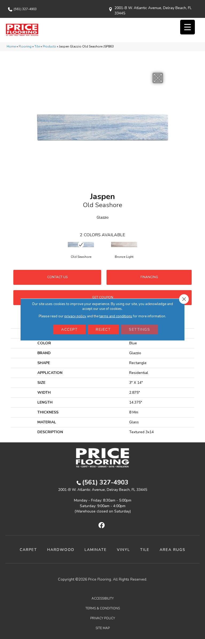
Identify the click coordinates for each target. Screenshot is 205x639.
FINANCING (149, 277)
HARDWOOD (60, 549)
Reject (103, 329)
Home (11, 46)
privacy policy (75, 316)
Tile (37, 46)
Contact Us (57, 277)
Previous (13, 249)
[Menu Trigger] (187, 27)
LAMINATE (96, 549)
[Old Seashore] (80, 244)
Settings (139, 329)
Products (49, 46)
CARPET (28, 549)
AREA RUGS (173, 549)
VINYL (123, 549)
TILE (144, 549)
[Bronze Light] (124, 244)
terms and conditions (115, 316)
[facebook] (102, 525)
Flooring (25, 46)
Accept (69, 329)
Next (192, 249)
